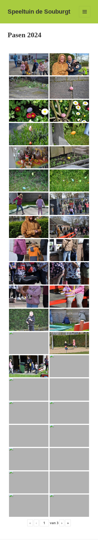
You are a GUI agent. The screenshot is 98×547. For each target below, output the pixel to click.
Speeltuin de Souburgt (39, 11)
